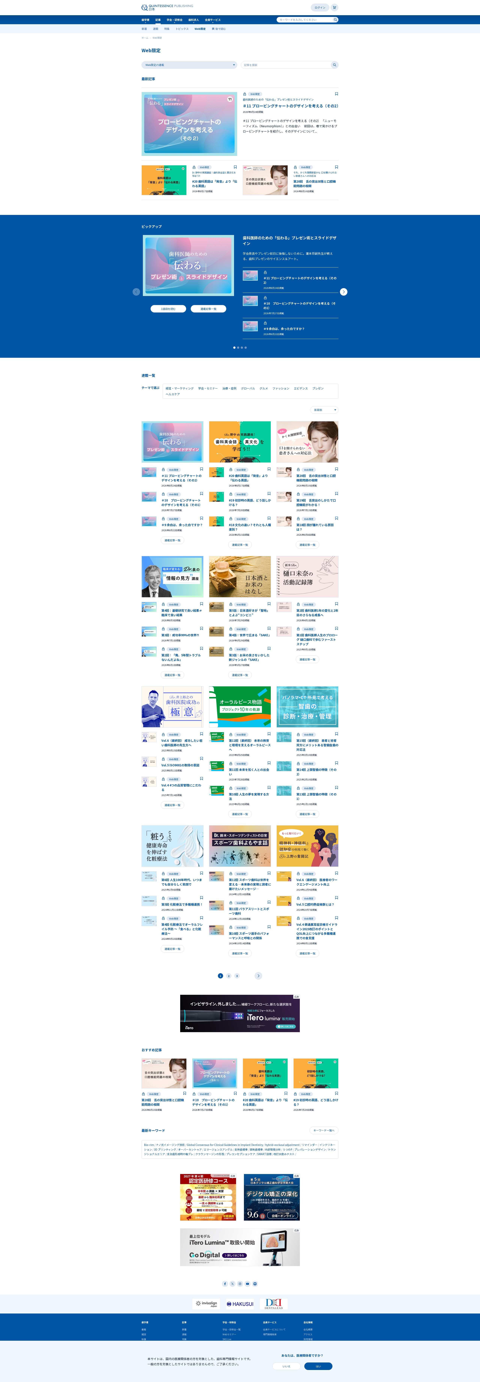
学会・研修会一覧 (232, 1329)
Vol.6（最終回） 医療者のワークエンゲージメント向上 (317, 881)
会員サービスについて (274, 1329)
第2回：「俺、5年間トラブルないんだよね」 (181, 657)
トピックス (182, 29)
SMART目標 (264, 1154)
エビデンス (301, 388)
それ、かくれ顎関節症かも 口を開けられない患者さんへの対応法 (315, 174)
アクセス (308, 1334)
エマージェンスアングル (218, 1149)
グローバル (248, 388)
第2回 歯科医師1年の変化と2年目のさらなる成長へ (317, 612)
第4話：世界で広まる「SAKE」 (250, 635)
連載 (155, 29)
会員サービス (213, 20)
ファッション (280, 388)
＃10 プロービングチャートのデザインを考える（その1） (181, 502)
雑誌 (144, 1334)
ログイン (320, 7)
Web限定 (200, 29)
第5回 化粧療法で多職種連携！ (182, 904)
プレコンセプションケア (240, 1154)
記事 (158, 20)
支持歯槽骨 (241, 1149)
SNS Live (227, 1339)
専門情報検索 (270, 1334)
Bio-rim (149, 1145)
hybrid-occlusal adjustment (282, 1145)
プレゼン (318, 388)
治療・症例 (229, 388)
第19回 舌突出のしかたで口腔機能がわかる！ (316, 502)
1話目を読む (168, 309)
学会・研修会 (174, 20)
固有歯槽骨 (256, 1149)
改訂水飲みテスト (284, 1154)
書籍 (144, 1329)
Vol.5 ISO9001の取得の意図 (180, 765)
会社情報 (308, 1322)
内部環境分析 (273, 1149)
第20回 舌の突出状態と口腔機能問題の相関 (316, 477)
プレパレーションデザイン (310, 1149)
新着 (144, 29)
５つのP (287, 1149)
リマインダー (309, 1145)
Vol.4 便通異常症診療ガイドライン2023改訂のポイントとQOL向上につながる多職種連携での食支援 (317, 931)
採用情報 (308, 1339)
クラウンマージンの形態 (209, 1154)
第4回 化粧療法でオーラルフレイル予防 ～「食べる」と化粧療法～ (182, 929)
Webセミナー (229, 1334)
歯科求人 (193, 20)
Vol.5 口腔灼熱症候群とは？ (315, 904)
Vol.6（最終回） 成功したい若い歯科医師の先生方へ (181, 742)
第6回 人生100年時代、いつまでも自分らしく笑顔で (181, 881)
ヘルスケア (173, 394)
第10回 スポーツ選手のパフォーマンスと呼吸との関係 (249, 935)
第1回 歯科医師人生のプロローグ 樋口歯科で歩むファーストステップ (317, 639)
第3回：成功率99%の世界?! (180, 635)
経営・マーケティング (180, 388)
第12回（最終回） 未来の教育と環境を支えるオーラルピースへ (250, 745)
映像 (144, 1339)
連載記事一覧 (208, 309)
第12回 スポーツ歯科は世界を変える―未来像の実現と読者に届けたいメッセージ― (250, 884)
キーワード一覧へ (324, 1130)
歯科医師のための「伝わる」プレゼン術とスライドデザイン (278, 99)
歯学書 (145, 20)
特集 (167, 29)
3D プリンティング (165, 1149)
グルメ (264, 388)
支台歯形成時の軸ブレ (180, 1154)
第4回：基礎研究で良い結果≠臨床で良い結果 (181, 612)
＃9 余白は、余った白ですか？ (284, 328)
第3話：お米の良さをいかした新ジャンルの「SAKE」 (249, 657)
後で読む (220, 29)
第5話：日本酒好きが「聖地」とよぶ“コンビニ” (249, 612)
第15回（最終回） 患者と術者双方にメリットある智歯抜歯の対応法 (317, 745)
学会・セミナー (208, 388)
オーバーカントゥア (190, 1149)
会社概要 (308, 1329)
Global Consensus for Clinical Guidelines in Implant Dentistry (225, 1145)
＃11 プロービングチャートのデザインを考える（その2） (291, 105)
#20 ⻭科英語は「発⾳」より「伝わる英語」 (248, 477)
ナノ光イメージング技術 (170, 1145)
